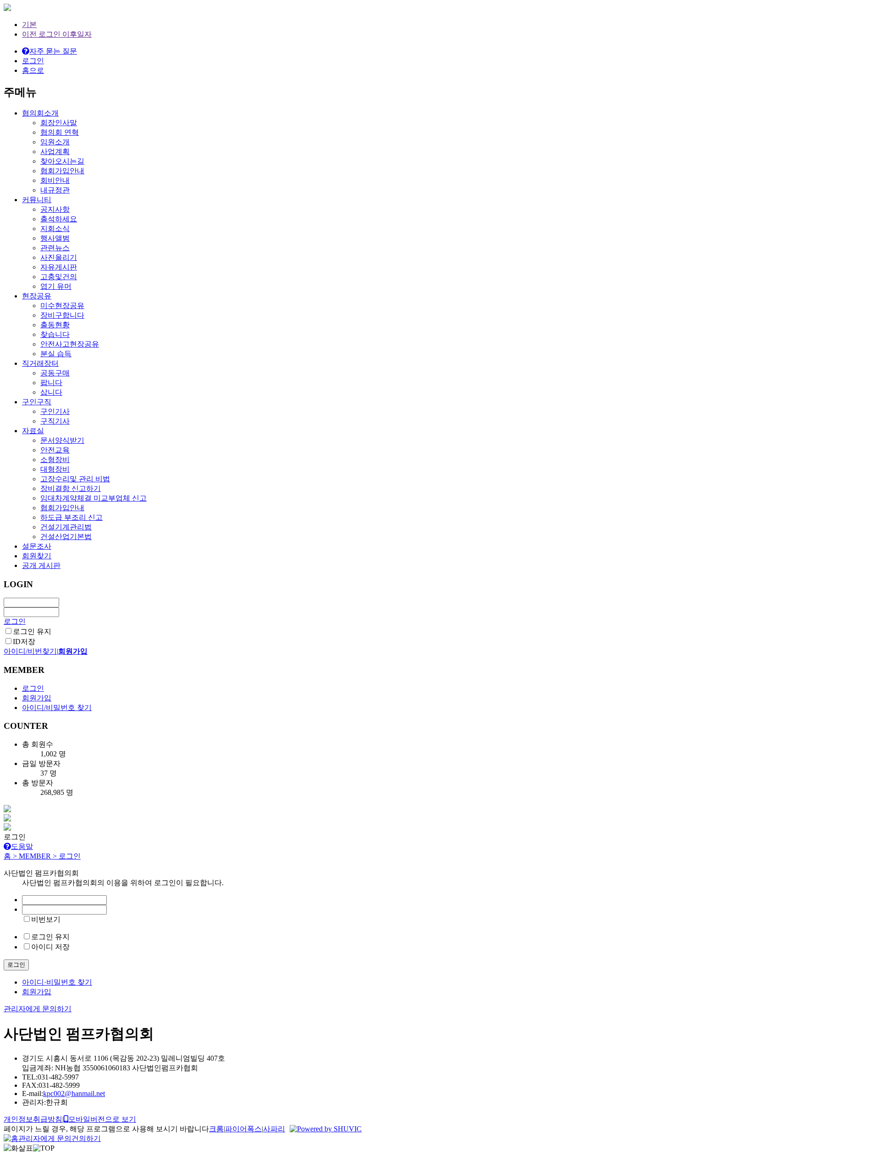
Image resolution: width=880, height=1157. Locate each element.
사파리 (274, 1129)
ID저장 (24, 641)
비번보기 (45, 919)
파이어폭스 (243, 1129)
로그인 (15, 621)
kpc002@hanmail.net (74, 1093)
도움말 (22, 846)
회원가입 (36, 992)
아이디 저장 (50, 947)
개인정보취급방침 (33, 1119)
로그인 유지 (32, 631)
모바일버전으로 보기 (102, 1119)
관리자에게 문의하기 (38, 1009)
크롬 (216, 1129)
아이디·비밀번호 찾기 (57, 982)
